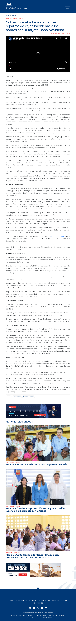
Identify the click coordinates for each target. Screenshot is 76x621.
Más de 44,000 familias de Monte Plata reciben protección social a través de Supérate (32, 556)
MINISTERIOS (38, 603)
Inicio (8, 15)
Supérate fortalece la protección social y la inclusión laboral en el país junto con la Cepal (35, 509)
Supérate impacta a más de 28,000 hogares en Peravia (36, 464)
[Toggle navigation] (67, 9)
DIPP (8, 397)
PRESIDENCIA (21, 600)
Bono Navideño (28, 397)
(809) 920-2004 (57, 236)
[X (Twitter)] (30, 607)
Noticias (14, 15)
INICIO (11, 600)
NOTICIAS (32, 600)
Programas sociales (14, 18)
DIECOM (64, 600)
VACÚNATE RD (53, 600)
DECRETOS (42, 600)
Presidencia (17, 397)
